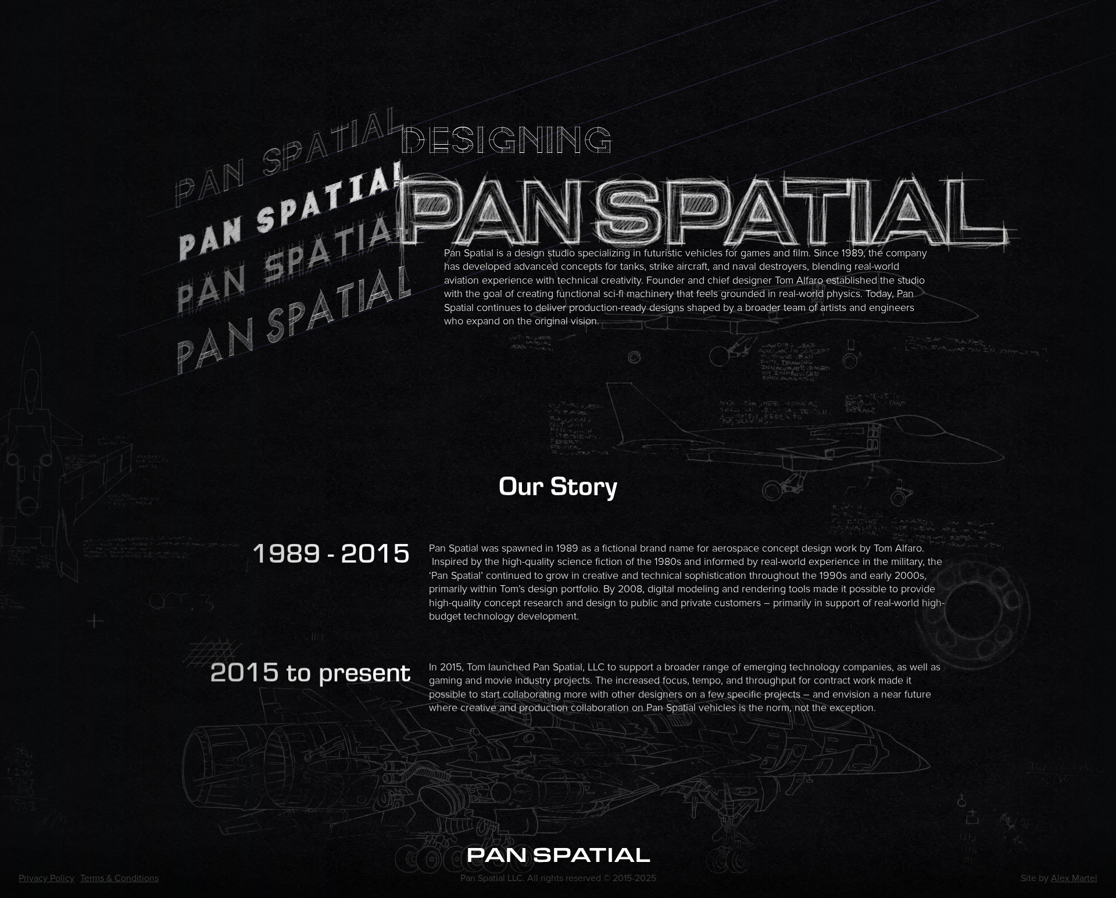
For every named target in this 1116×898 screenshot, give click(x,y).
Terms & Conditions (119, 878)
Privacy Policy (46, 878)
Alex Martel (1074, 878)
